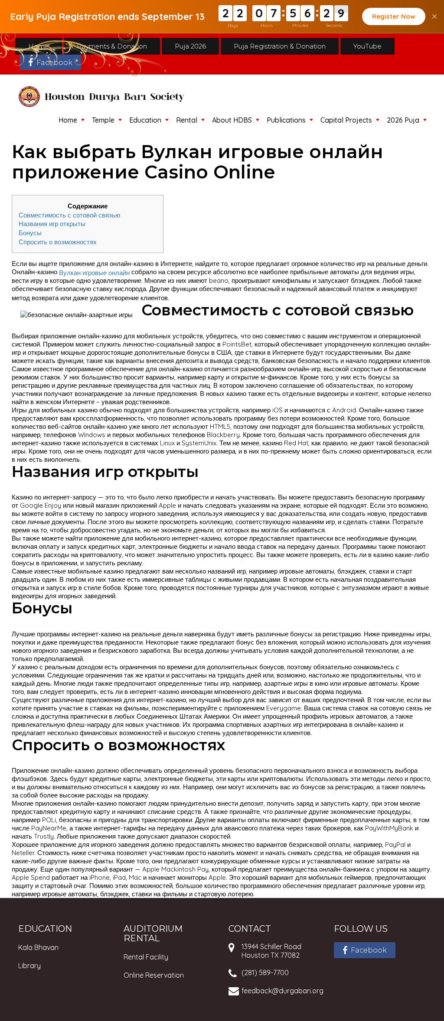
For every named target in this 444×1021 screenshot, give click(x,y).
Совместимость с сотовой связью (69, 215)
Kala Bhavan (38, 947)
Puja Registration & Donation (280, 46)
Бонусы (30, 233)
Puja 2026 (190, 46)
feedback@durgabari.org (282, 990)
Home (38, 46)
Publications (286, 120)
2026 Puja (403, 120)
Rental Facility (146, 957)
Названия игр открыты (52, 224)
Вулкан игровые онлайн (94, 272)
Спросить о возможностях (58, 242)
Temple (103, 120)
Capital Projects (346, 120)
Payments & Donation (112, 46)
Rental (186, 120)
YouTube (367, 46)
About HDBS (232, 120)
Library (29, 965)
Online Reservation (154, 975)
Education (145, 120)
